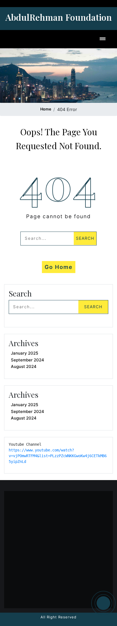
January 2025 (24, 353)
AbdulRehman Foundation (58, 17)
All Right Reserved (58, 617)
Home (45, 109)
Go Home (59, 267)
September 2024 (27, 360)
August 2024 (23, 366)
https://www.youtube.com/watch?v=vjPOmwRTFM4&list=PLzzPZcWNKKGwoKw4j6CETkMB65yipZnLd (58, 456)
